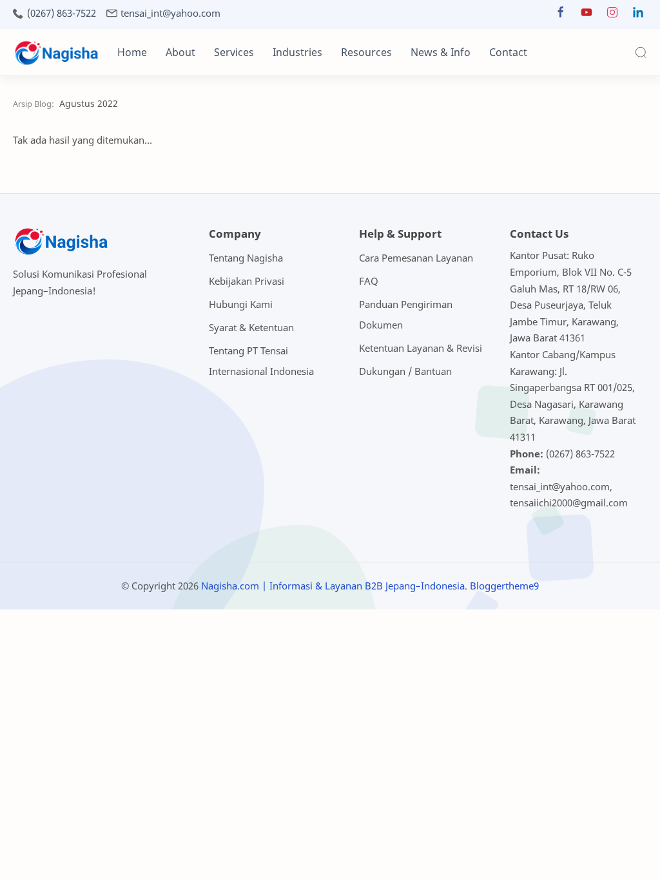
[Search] (640, 52)
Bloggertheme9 (504, 585)
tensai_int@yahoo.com (170, 13)
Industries (297, 52)
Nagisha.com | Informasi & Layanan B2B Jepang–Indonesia (333, 585)
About (180, 52)
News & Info (441, 52)
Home (132, 52)
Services (234, 52)
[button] (560, 15)
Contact (508, 52)
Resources (366, 52)
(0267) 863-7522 (61, 13)
